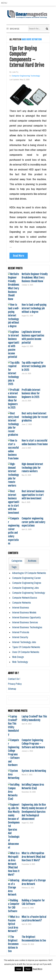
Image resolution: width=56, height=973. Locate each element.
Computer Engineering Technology (26, 76)
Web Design (18, 657)
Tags (14, 567)
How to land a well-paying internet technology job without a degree (34, 308)
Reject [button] (28, 969)
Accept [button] (18, 969)
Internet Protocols (20, 632)
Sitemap (12, 688)
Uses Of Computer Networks (25, 652)
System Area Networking (34, 770)
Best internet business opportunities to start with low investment (33, 495)
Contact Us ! (14, 679)
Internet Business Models (24, 612)
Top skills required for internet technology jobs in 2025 (34, 366)
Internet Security (20, 637)
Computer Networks (21, 602)
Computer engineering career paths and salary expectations (33, 522)
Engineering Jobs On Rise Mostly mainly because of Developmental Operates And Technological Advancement (34, 811)
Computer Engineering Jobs (25, 587)
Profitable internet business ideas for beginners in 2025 (31, 393)
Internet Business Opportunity (26, 617)
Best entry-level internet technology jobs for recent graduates (35, 417)
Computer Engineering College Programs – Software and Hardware (33, 744)
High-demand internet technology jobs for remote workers (32, 467)
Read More (18, 255)
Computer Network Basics (24, 597)
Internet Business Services (25, 622)
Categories (16, 560)
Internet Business (20, 607)
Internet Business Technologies (27, 627)
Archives (32, 560)
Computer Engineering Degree (26, 582)
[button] (4, 3)
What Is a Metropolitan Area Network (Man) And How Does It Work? (33, 857)
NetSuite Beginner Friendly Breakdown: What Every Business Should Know (35, 277)
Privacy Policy (15, 683)
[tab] (17, 561)
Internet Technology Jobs (24, 642)
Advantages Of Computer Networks (29, 573)
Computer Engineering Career (26, 578)
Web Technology (20, 662)
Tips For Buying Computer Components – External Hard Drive (26, 56)
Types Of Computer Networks (26, 647)
